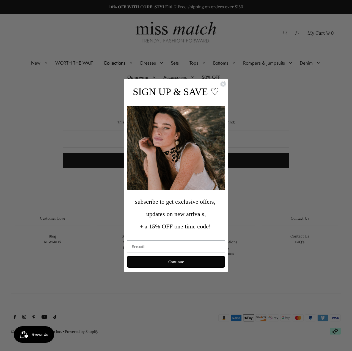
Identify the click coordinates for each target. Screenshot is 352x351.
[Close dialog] (223, 84)
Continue (176, 261)
